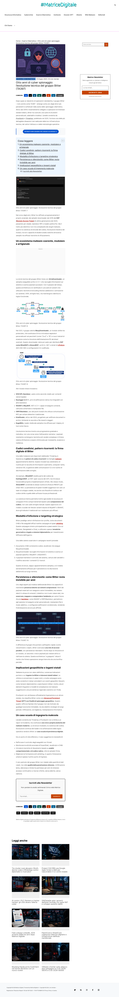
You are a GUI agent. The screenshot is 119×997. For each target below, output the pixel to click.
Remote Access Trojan (25, 221)
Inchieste (57, 15)
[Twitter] (75, 990)
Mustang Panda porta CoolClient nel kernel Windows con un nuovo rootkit (25, 968)
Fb (26, 95)
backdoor (24, 599)
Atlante (79, 15)
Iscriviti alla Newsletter (32, 171)
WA (39, 95)
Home (18, 41)
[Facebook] (92, 990)
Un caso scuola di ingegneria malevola (37, 168)
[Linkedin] (81, 990)
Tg (53, 95)
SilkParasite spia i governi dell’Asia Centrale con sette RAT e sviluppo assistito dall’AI (55, 902)
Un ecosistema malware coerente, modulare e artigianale (40, 145)
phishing (59, 523)
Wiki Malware (90, 15)
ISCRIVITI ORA (95, 92)
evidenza (24, 813)
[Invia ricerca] (106, 44)
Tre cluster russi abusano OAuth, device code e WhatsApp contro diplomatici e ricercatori (25, 870)
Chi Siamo (8, 25)
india (31, 813)
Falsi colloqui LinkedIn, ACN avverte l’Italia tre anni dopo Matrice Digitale (23, 934)
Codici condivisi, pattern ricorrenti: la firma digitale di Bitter (39, 151)
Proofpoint (20, 118)
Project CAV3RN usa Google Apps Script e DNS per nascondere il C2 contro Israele (54, 870)
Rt (48, 95)
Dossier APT (68, 15)
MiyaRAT (37, 813)
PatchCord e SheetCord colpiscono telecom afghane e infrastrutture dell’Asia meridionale (54, 935)
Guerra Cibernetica (43, 15)
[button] (115, 5)
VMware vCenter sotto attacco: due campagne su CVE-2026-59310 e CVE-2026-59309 (55, 968)
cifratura (61, 345)
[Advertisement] (40, 262)
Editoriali (101, 15)
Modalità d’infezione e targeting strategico (39, 156)
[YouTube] (98, 990)
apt (18, 813)
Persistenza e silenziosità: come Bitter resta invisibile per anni (39, 161)
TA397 (53, 813)
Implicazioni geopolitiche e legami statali (38, 165)
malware (58, 459)
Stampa (60, 95)
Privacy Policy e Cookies (51, 990)
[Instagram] (87, 990)
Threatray (29, 118)
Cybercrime (28, 15)
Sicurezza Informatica (13, 15)
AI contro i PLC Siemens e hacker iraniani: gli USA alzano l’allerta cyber (25, 902)
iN (34, 95)
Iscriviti (56, 796)
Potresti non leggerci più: (41, 131)
